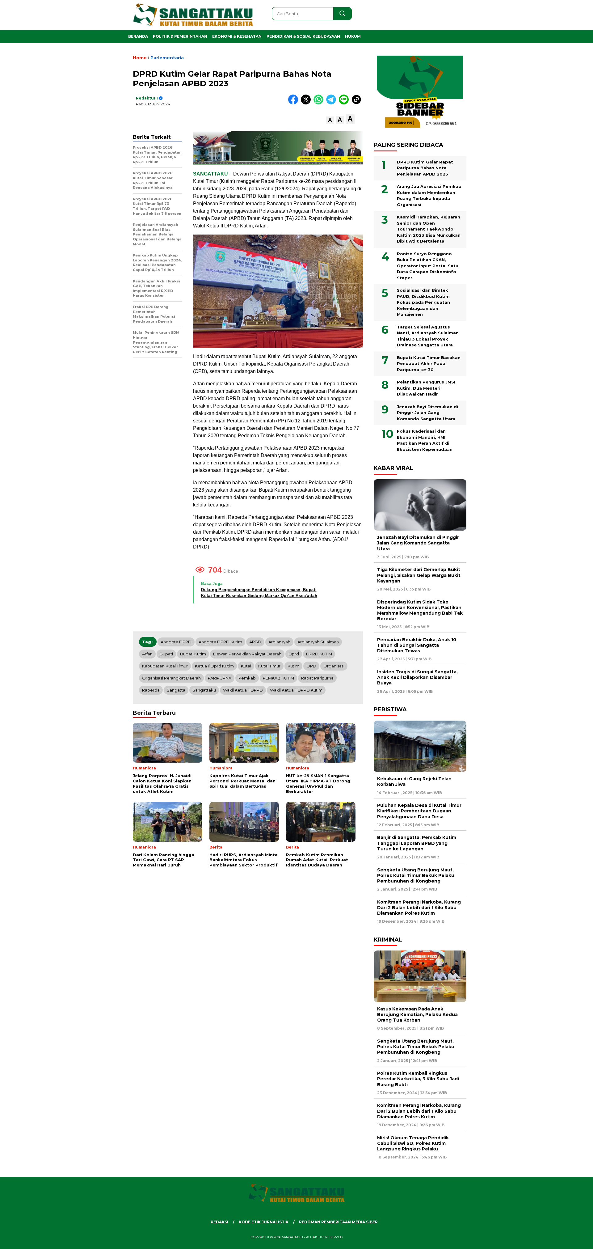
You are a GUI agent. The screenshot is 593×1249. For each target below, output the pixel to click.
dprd (293, 653)
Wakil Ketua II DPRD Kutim (296, 690)
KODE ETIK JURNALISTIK (263, 1222)
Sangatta (176, 690)
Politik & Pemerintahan (180, 36)
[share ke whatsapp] (319, 103)
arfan (147, 653)
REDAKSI (219, 1222)
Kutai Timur (269, 665)
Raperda (151, 690)
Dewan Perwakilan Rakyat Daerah (247, 653)
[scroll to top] (570, 1239)
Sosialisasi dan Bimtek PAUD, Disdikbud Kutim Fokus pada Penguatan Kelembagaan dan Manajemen (423, 302)
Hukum (353, 36)
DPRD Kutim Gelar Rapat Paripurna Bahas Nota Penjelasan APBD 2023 (425, 167)
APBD (255, 641)
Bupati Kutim (193, 653)
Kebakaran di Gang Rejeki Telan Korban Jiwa (414, 781)
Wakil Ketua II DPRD (243, 690)
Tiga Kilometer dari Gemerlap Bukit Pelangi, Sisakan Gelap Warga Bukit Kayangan (419, 575)
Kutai (246, 665)
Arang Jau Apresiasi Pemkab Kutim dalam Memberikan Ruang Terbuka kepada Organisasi (429, 195)
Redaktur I (147, 98)
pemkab (247, 677)
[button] (330, 120)
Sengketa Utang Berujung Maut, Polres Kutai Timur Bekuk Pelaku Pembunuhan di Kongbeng (415, 875)
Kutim (293, 665)
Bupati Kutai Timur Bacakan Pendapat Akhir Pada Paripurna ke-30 (429, 363)
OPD (311, 665)
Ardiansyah (279, 641)
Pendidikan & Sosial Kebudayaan (303, 36)
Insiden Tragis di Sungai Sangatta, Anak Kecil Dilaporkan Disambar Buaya (417, 677)
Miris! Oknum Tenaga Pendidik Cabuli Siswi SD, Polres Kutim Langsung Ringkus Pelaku (413, 1143)
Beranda (138, 36)
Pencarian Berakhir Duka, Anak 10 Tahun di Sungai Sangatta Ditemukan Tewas (416, 645)
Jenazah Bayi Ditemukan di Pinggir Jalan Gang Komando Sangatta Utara (427, 412)
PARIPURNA (219, 677)
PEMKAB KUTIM (278, 677)
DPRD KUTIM (319, 653)
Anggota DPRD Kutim (220, 641)
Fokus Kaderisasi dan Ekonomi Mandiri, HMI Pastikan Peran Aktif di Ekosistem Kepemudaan (424, 440)
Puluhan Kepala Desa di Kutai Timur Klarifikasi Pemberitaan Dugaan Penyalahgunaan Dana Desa (419, 810)
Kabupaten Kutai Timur (165, 665)
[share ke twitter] (307, 103)
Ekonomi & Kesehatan (237, 36)
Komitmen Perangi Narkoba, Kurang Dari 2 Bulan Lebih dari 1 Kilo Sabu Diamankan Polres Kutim (419, 907)
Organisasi (333, 665)
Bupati (166, 653)
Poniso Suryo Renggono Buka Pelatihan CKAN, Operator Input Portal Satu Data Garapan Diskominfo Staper (427, 265)
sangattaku (204, 690)
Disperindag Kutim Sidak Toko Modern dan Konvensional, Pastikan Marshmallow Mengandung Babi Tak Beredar (420, 610)
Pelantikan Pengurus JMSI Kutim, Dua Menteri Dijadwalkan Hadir (426, 387)
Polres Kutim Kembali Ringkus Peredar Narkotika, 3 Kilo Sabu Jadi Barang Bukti (418, 1078)
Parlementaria (167, 58)
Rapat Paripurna (317, 677)
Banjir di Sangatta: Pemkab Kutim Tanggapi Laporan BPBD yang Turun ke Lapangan (416, 843)
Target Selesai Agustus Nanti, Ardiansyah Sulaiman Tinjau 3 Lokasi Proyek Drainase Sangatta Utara (428, 336)
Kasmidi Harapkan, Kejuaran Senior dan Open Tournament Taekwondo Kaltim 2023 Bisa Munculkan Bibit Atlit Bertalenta (429, 228)
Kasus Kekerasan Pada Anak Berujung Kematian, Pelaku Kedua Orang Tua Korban (417, 1014)
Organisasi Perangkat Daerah (171, 677)
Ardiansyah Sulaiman (318, 641)
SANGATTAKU (210, 173)
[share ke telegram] (332, 103)
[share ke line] (345, 103)
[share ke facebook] (294, 103)
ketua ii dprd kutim (214, 665)
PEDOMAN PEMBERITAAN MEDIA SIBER (338, 1222)
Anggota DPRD (176, 641)
